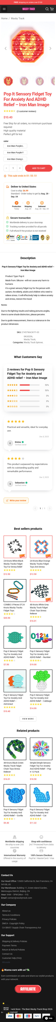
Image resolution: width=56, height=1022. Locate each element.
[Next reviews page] (49, 508)
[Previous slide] (6, 48)
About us (6, 911)
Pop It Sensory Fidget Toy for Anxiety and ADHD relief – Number (40, 654)
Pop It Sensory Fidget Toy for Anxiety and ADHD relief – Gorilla (13, 812)
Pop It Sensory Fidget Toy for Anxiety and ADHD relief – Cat (40, 812)
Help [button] (50, 1018)
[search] (47, 9)
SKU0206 (28, 336)
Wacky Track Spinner (33, 342)
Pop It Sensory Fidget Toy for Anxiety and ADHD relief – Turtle (13, 654)
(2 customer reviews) (26, 111)
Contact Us (7, 954)
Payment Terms (9, 945)
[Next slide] (50, 48)
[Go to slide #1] (8, 81)
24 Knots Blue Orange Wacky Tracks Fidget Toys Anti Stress (40, 564)
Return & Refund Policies (13, 949)
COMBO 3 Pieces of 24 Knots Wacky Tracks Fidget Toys (14, 607)
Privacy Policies (9, 919)
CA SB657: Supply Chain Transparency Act (21, 927)
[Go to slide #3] (39, 81)
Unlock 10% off (6, 1008)
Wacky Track (17, 18)
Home (4, 18)
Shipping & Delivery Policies (14, 941)
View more (28, 719)
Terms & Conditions (11, 915)
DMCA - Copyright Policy (13, 923)
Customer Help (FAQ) (12, 958)
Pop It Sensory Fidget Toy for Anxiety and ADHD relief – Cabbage (41, 698)
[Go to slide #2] (24, 81)
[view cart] (52, 9)
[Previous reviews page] (35, 508)
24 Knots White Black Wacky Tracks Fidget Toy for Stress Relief (13, 564)
